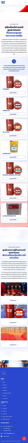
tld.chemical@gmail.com (9, 433)
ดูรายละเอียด (13, 93)
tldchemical (6, 436)
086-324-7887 (7, 430)
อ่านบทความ (13, 300)
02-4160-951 (7, 428)
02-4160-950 (9, 426)
